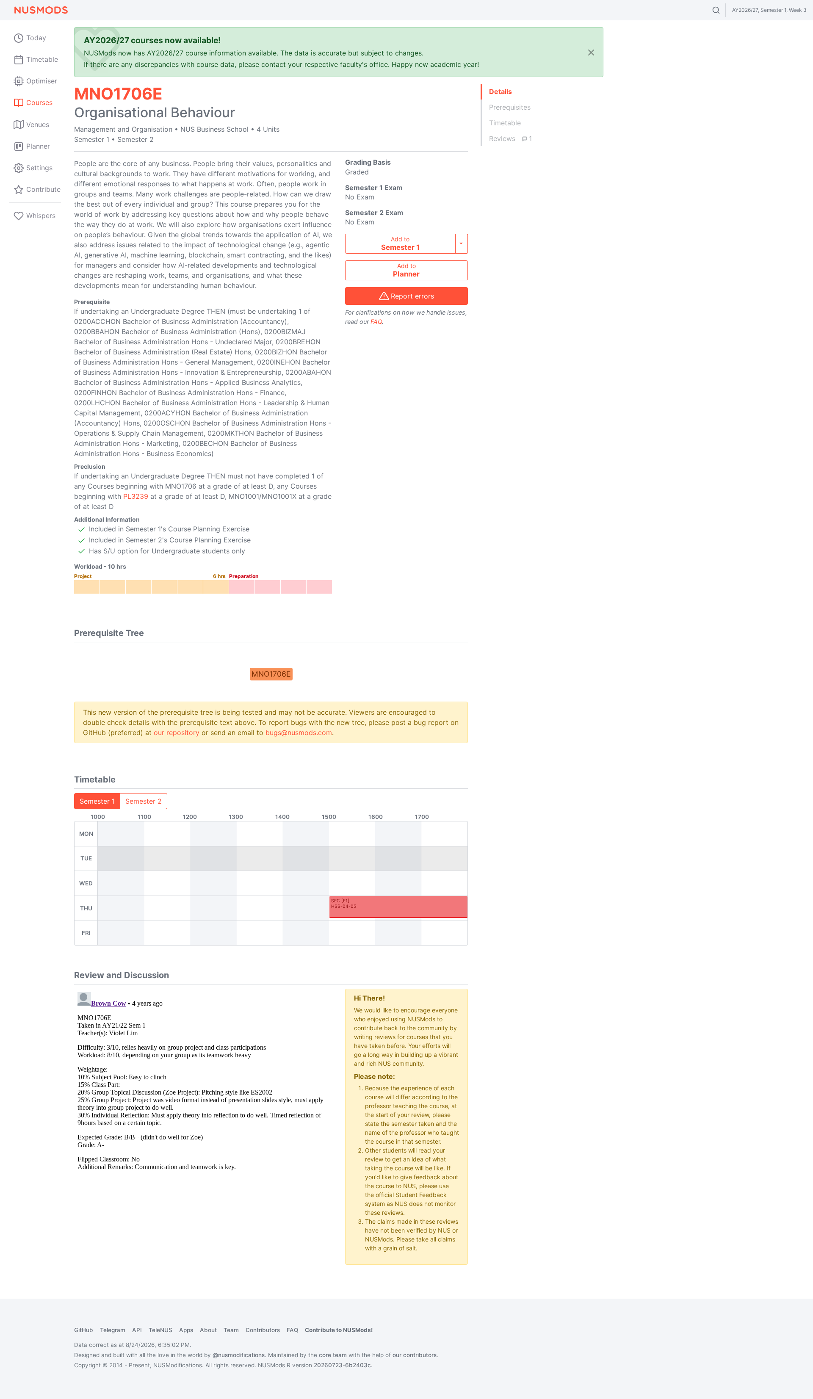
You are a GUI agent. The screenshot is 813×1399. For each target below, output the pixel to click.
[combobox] (724, 10)
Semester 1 (97, 801)
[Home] (40, 10)
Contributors (263, 1330)
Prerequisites (510, 107)
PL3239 (135, 496)
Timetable (505, 123)
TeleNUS (160, 1330)
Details (500, 91)
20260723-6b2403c (342, 1365)
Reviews (510, 138)
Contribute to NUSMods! (339, 1330)
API (137, 1330)
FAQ (376, 321)
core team (333, 1355)
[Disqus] (203, 1094)
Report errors (412, 296)
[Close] (591, 52)
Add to (400, 243)
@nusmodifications (239, 1355)
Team (231, 1330)
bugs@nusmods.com (298, 732)
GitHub (83, 1330)
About (208, 1330)
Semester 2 (143, 801)
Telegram (112, 1330)
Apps (186, 1330)
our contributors (415, 1355)
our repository (176, 732)
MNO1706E (271, 673)
